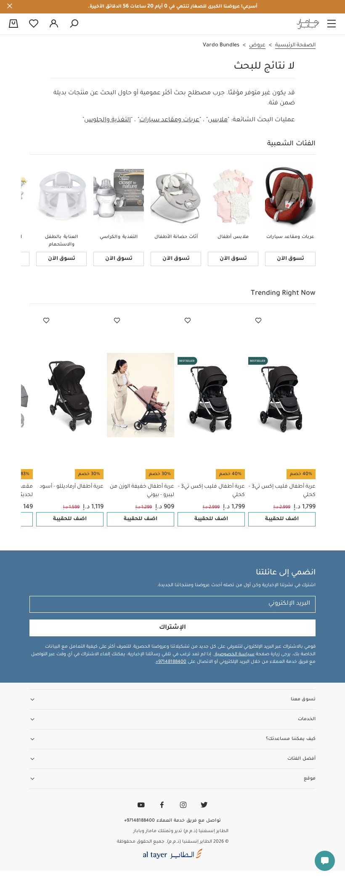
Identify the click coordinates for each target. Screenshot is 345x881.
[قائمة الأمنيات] (258, 321)
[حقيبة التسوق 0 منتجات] (13, 24)
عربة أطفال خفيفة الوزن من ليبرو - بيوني (142, 491)
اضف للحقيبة (282, 519)
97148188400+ (171, 662)
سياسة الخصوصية (234, 654)
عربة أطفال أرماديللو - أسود (72, 487)
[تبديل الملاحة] (331, 24)
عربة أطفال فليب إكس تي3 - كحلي (282, 491)
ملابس (218, 120)
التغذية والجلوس (107, 120)
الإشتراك (172, 628)
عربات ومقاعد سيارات (169, 120)
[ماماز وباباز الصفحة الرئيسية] (308, 24)
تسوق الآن (290, 259)
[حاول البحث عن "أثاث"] (74, 24)
